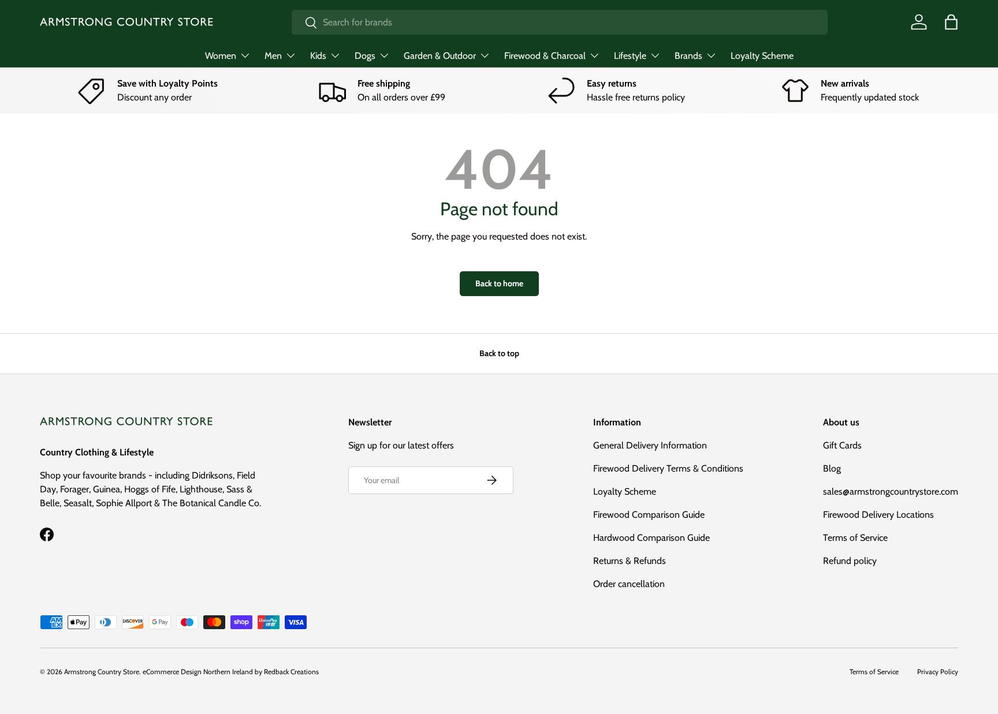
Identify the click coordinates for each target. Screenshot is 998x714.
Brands (688, 55)
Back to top (499, 353)
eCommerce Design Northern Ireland (198, 671)
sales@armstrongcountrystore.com (890, 491)
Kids (318, 55)
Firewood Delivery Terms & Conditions (668, 468)
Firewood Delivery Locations (878, 514)
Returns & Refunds (629, 560)
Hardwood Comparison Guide (651, 537)
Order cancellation (629, 583)
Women (220, 55)
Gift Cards (842, 445)
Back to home (499, 283)
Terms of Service (855, 537)
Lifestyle (630, 55)
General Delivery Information (650, 445)
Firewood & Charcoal (545, 55)
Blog (832, 468)
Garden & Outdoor (440, 55)
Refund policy (850, 560)
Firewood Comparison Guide (649, 514)
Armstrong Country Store (101, 671)
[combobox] (559, 22)
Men (273, 55)
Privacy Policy (937, 671)
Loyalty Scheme (762, 55)
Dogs (365, 55)
